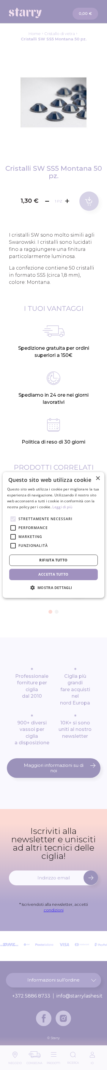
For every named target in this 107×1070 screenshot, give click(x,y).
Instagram (63, 1018)
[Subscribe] (91, 877)
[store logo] (31, 13)
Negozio (15, 1061)
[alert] (53, 535)
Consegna (34, 1061)
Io (92, 1061)
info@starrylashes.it (79, 996)
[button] (50, 612)
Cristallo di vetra (59, 33)
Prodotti (53, 1061)
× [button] (97, 478)
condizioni (54, 910)
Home (35, 33)
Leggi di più (62, 506)
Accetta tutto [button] (53, 574)
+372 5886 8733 (31, 996)
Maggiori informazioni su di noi (54, 767)
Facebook (43, 1018)
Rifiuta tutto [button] (53, 560)
